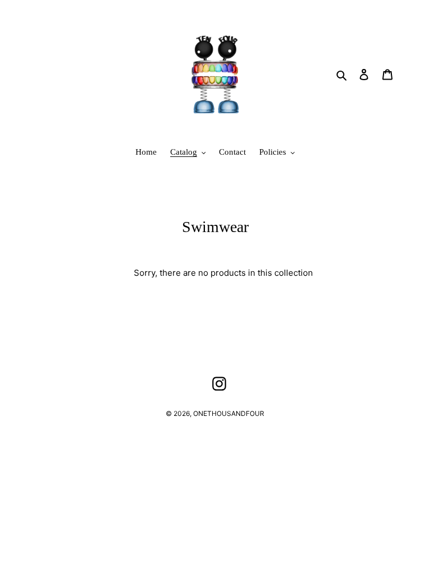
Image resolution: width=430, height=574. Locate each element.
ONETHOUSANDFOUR (228, 413)
